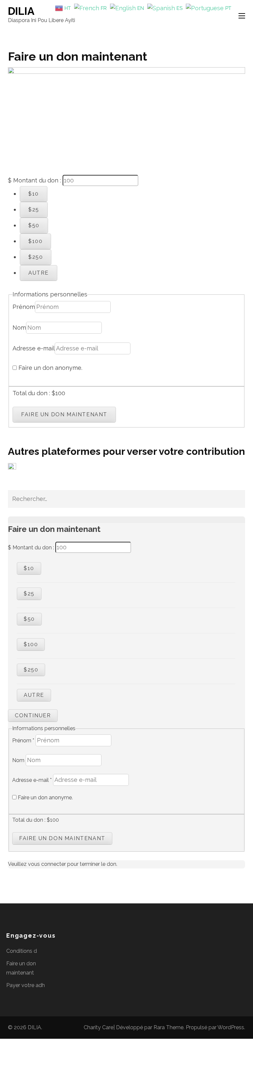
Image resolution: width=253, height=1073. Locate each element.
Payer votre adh (25, 985)
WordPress (230, 1027)
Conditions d (21, 951)
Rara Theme (168, 1027)
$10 (33, 194)
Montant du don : (37, 180)
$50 (34, 225)
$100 (35, 241)
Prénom (24, 306)
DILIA (21, 11)
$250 (35, 257)
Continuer (33, 715)
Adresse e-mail (34, 348)
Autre (38, 273)
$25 (33, 209)
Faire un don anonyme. (49, 367)
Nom (19, 327)
